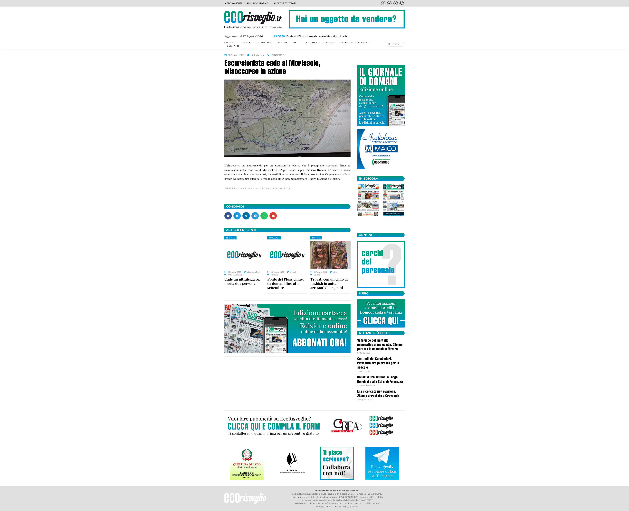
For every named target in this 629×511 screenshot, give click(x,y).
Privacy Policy (323, 506)
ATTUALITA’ (265, 42)
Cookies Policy (340, 506)
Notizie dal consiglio (320, 42)
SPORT (297, 42)
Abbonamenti (233, 3)
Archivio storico (258, 3)
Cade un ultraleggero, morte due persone (242, 281)
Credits (354, 506)
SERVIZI (345, 42)
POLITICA (247, 42)
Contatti (233, 46)
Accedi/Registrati (285, 3)
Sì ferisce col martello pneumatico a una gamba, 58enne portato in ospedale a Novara (379, 345)
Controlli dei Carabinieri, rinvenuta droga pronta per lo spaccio (378, 363)
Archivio (364, 42)
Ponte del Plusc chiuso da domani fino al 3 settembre (285, 283)
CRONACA (230, 42)
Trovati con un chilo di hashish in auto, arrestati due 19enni (329, 283)
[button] (228, 215)
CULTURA (282, 42)
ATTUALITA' (274, 238)
